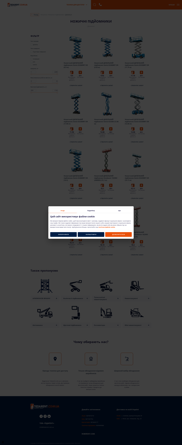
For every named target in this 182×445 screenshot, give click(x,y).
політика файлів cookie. (107, 227)
